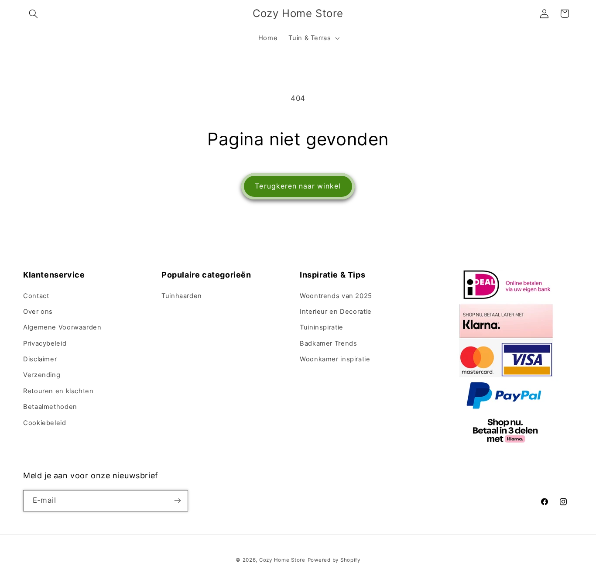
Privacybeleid (44, 343)
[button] (33, 13)
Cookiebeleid (44, 423)
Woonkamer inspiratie (335, 359)
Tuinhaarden (181, 296)
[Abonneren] (178, 500)
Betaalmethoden (50, 407)
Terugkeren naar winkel (298, 186)
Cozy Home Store (282, 559)
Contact (36, 296)
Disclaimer (40, 359)
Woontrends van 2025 (336, 296)
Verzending (41, 375)
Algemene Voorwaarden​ (62, 327)
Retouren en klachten (58, 391)
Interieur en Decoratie (336, 312)
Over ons (38, 312)
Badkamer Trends (328, 343)
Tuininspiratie (321, 327)
